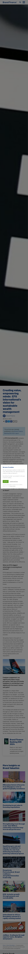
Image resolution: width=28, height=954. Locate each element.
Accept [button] (5, 481)
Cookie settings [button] (14, 481)
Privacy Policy (12, 486)
